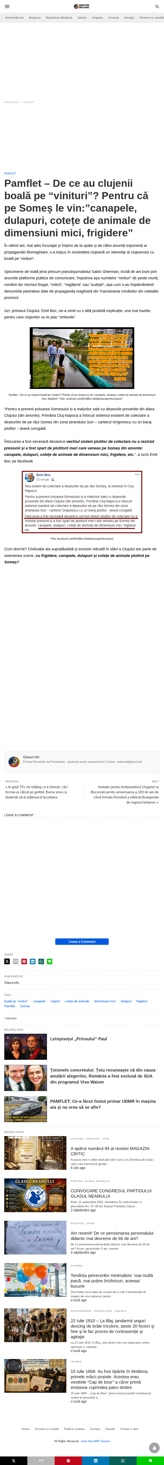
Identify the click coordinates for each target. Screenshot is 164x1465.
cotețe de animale (77, 1001)
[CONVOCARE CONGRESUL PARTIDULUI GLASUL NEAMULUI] (35, 1195)
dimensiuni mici (105, 1001)
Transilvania (103, 1311)
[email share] (15, 961)
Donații (129, 17)
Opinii (90, 1223)
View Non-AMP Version (95, 1441)
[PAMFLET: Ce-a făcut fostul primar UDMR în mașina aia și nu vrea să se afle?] (25, 1109)
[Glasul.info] (82, 6)
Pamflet (29, 102)
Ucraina (113, 17)
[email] (41, 1460)
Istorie (76, 1361)
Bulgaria (35, 17)
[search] (157, 6)
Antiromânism (14, 17)
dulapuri (126, 1001)
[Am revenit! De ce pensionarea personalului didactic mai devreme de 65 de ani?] (35, 1237)
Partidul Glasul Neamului (90, 1181)
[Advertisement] (82, 139)
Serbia (82, 17)
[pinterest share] (24, 961)
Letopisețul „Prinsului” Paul (78, 1039)
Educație (93, 1139)
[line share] (49, 961)
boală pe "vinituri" (16, 1001)
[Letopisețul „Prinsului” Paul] (25, 1047)
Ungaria (97, 17)
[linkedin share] (32, 961)
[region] (82, 59)
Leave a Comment (82, 941)
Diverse (77, 1266)
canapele (39, 1001)
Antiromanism (81, 1311)
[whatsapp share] (41, 961)
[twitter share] (7, 961)
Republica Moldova (59, 17)
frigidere (142, 1001)
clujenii (55, 1001)
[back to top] (154, 1448)
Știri (105, 1139)
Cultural (77, 1139)
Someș (25, 1006)
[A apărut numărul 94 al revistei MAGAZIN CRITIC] (35, 1153)
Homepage (11, 102)
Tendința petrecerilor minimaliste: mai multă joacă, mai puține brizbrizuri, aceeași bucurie (112, 1280)
